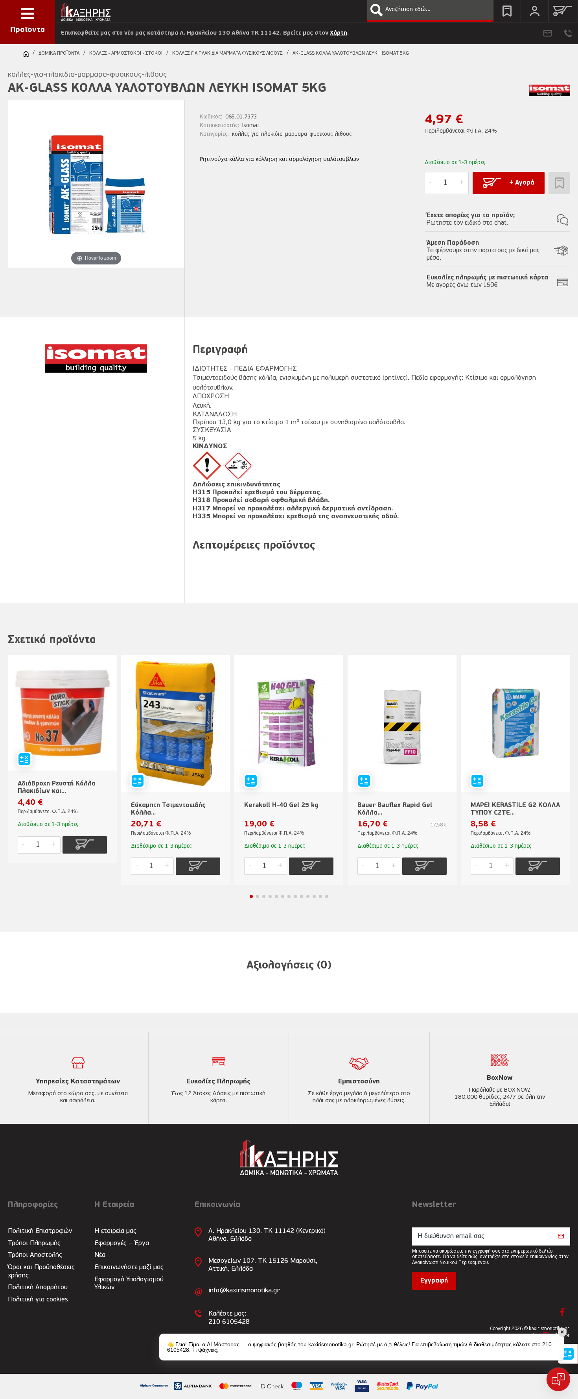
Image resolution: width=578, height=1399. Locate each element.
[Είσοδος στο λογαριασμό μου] (534, 11)
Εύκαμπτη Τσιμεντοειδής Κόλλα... (168, 809)
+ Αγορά (521, 183)
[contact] (547, 33)
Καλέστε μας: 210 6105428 (229, 1317)
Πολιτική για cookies (38, 1299)
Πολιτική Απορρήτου (38, 1287)
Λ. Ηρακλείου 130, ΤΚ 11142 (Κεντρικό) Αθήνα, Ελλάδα (267, 1235)
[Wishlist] (507, 11)
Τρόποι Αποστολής (35, 1255)
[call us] (568, 33)
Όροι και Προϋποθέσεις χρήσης (41, 1271)
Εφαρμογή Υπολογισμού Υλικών (129, 1283)
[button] (376, 10)
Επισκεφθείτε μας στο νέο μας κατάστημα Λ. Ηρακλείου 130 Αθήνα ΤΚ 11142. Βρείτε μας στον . (205, 33)
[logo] (85, 10)
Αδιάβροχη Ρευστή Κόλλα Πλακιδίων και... (57, 788)
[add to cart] (85, 845)
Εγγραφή (434, 1281)
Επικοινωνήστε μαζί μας (129, 1267)
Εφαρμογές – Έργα (121, 1243)
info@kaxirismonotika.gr (244, 1290)
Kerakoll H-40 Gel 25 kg (281, 805)
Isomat (251, 126)
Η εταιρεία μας (115, 1231)
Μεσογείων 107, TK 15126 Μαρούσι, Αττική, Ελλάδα (262, 1265)
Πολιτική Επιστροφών (40, 1231)
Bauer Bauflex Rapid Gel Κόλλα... (394, 809)
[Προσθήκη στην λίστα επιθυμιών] (559, 183)
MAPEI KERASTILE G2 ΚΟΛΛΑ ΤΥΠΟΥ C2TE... (515, 809)
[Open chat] (558, 1379)
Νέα (99, 1255)
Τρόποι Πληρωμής (34, 1243)
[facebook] (562, 1312)
